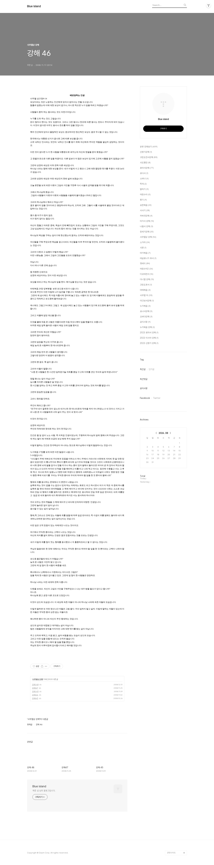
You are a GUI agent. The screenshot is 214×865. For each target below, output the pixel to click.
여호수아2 (146, 268)
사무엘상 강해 (37, 679)
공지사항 (145, 322)
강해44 (35, 695)
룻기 (143, 200)
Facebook (145, 398)
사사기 (145, 210)
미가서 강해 (147, 221)
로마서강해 (147, 168)
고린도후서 (146, 284)
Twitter (156, 398)
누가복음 (145, 306)
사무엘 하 (146, 295)
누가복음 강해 (147, 327)
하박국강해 (146, 215)
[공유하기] (42, 666)
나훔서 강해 (146, 226)
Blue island (34, 6)
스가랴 (145, 242)
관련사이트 (171, 853)
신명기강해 (146, 152)
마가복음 (145, 253)
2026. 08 (163, 433)
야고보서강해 (147, 300)
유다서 (144, 173)
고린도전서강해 (148, 157)
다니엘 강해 (147, 279)
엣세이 (145, 263)
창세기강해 (147, 231)
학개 (143, 184)
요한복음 (145, 205)
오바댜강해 (146, 316)
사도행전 (145, 162)
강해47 (35, 688)
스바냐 (144, 178)
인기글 (151, 369)
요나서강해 (146, 311)
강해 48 (35, 684)
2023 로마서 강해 (149, 332)
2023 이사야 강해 (149, 338)
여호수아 (145, 194)
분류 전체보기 (148, 146)
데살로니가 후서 (148, 258)
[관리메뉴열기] (208, 5)
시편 (143, 247)
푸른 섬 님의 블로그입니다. (43, 790)
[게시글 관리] (46, 666)
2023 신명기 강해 (149, 343)
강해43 (35, 698)
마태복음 (145, 290)
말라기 (144, 189)
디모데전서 (146, 274)
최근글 (143, 369)
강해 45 (35, 691)
